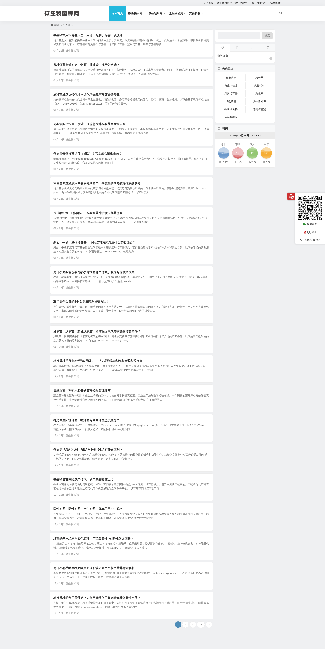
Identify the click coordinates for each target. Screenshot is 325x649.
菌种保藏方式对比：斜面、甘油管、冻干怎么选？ (86, 64)
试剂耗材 (231, 101)
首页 (70, 24)
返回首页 (208, 2)
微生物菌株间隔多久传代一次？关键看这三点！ (85, 479)
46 (200, 624)
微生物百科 (223, 2)
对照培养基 (231, 93)
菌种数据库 (231, 117)
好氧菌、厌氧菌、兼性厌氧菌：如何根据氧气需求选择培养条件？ (97, 331)
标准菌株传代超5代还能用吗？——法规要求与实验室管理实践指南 (97, 360)
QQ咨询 (312, 232)
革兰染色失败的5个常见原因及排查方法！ (81, 301)
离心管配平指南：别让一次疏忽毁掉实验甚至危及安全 (89, 124)
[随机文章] (252, 48)
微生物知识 (72, 50)
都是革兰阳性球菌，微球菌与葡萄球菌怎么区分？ (86, 420)
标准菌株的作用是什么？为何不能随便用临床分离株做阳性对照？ (97, 597)
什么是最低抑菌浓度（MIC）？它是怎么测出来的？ (87, 153)
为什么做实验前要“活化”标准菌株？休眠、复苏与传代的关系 (94, 272)
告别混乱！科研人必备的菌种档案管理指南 (82, 390)
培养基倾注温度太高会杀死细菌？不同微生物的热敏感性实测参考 (97, 183)
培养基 (259, 77)
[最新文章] (237, 48)
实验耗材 (275, 2)
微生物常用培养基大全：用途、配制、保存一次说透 (88, 35)
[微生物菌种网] (68, 13)
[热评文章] (222, 48)
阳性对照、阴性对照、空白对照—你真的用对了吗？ (88, 508)
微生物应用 (241, 2)
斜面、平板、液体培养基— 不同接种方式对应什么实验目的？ (94, 242)
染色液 (259, 93)
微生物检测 (258, 2)
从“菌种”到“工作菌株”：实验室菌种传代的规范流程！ (89, 213)
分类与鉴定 (259, 109)
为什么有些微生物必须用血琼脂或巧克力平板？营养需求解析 (94, 568)
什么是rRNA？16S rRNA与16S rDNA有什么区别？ (88, 449)
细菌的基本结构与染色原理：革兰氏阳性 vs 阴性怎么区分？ (93, 538)
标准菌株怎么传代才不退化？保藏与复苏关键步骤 (86, 94)
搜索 (267, 35)
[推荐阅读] (267, 48)
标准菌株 (231, 77)
